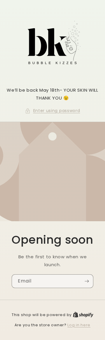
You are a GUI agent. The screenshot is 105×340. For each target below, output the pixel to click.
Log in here (78, 325)
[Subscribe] (86, 281)
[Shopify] (83, 315)
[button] (52, 110)
